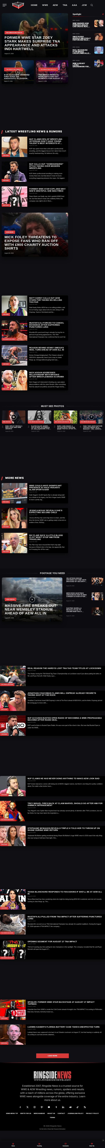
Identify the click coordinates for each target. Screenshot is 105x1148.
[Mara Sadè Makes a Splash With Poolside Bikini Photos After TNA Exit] (65, 417)
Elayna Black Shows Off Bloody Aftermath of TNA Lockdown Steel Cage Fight (40, 427)
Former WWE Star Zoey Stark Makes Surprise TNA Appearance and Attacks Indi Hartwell (32, 43)
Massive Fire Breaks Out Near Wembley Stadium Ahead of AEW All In (30, 609)
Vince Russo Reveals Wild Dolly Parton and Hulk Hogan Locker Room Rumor (82, 38)
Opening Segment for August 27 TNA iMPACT (52, 942)
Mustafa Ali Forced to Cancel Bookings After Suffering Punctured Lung (46, 325)
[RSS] (84, 1107)
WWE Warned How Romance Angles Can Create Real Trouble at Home (81, 25)
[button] (92, 5)
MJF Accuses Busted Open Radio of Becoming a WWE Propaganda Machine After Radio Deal (65, 719)
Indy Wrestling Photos (62, 421)
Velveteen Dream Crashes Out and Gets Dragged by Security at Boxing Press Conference (76, 579)
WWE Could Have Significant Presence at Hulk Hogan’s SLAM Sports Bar (45, 488)
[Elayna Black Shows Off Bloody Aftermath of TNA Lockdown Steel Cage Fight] (39, 417)
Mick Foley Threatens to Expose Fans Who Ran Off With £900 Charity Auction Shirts (32, 242)
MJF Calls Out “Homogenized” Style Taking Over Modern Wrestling (46, 166)
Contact (61, 1113)
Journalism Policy (76, 1113)
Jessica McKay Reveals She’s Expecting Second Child (45, 511)
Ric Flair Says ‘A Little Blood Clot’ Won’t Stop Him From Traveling (46, 537)
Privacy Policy (92, 1113)
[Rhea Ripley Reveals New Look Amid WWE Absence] (13, 417)
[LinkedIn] (63, 1107)
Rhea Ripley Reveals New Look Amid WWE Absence (13, 427)
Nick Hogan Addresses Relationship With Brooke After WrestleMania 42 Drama (46, 375)
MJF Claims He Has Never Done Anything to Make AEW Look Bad (64, 779)
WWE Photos (6, 421)
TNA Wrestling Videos (14, 32)
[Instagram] (34, 1107)
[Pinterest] (41, 1107)
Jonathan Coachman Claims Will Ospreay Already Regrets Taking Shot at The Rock (62, 694)
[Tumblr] (56, 1107)
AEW (55, 5)
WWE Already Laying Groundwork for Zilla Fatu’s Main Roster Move (81, 65)
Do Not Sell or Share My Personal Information (52, 1129)
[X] (27, 1107)
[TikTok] (77, 1107)
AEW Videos (10, 599)
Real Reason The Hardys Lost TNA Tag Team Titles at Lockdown (64, 668)
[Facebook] (20, 1107)
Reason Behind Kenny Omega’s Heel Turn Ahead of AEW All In (46, 349)
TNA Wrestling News (9, 339)
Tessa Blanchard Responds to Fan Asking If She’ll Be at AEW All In (65, 893)
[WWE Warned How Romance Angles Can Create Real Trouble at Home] (98, 23)
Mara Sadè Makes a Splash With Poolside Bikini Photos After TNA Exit (66, 427)
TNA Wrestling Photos (36, 421)
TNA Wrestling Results (48, 69)
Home (34, 5)
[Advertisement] (35, 274)
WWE (45, 5)
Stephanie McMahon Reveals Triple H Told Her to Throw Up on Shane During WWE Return (64, 829)
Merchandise (39, 1113)
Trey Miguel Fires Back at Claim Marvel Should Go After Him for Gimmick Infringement (65, 804)
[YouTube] (48, 1107)
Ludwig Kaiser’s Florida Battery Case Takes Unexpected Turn (64, 1027)
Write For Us (25, 1113)
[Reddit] (70, 1107)
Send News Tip (12, 1113)
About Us (51, 1113)
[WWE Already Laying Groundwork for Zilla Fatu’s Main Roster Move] (98, 63)
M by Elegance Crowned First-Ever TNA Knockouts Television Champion (17, 77)
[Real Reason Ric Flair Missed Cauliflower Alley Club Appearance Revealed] (98, 50)
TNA (65, 5)
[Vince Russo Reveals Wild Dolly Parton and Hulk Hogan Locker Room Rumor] (98, 36)
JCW (84, 5)
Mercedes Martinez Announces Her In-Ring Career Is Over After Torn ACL (76, 594)
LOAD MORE (52, 1056)
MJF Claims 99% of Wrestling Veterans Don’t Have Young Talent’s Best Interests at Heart (45, 141)
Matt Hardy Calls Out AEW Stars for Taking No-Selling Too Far (45, 300)
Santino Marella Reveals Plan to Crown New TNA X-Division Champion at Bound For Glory (75, 609)
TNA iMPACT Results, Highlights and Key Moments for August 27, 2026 (50, 77)
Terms (52, 1117)
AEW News (6, 155)
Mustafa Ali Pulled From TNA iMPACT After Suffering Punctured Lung (65, 918)
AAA (74, 5)
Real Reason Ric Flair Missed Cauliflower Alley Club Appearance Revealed (81, 51)
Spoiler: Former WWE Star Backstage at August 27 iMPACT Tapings (61, 1003)
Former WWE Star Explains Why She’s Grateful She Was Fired (47, 190)
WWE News (6, 205)
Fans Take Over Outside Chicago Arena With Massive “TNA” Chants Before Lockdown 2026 (92, 427)
